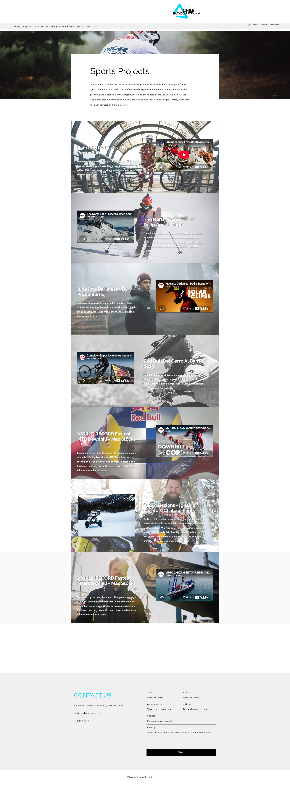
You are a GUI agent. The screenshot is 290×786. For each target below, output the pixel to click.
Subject (151, 716)
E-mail (186, 692)
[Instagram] (249, 24)
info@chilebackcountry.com (266, 24)
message (151, 727)
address (186, 704)
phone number (154, 704)
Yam (149, 692)
